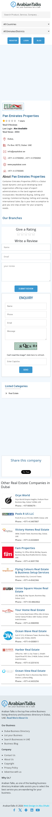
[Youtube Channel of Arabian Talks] (37, 810)
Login (26, 41)
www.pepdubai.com (17, 164)
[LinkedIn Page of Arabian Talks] (32, 810)
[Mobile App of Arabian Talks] (26, 810)
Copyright (9, 763)
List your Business (13, 735)
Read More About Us (17, 717)
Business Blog (11, 743)
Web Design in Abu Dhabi (36, 805)
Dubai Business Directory (17, 731)
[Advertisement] (26, 74)
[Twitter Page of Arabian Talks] (20, 810)
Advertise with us (12, 771)
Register (13, 41)
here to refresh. (38, 355)
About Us (9, 759)
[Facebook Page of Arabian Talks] (14, 810)
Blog (39, 41)
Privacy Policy (11, 767)
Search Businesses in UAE (17, 739)
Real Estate (13, 393)
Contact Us (9, 755)
